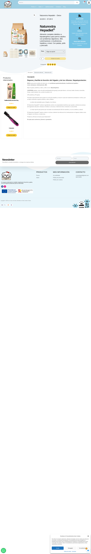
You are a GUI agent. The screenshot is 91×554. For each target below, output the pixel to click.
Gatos (40, 6)
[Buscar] (77, 2)
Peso (42, 51)
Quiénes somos (49, 6)
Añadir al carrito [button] (11, 107)
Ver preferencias (83, 548)
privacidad (74, 551)
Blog (64, 6)
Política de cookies (67, 551)
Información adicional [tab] (38, 72)
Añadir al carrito (55, 58)
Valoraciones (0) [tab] (48, 72)
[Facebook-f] (2, 186)
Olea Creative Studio (26, 200)
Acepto (57, 548)
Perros (33, 6)
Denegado (70, 548)
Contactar (58, 6)
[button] (88, 536)
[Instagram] (5, 186)
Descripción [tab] (30, 72)
